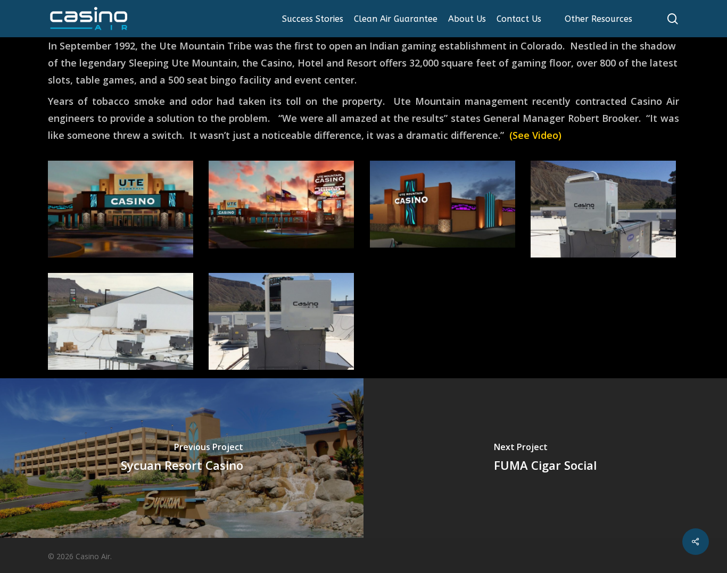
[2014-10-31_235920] (605, 210)
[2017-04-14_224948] (122, 210)
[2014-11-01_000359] (122, 323)
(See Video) (535, 135)
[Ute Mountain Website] (283, 323)
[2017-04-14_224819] (444, 210)
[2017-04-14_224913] (283, 210)
